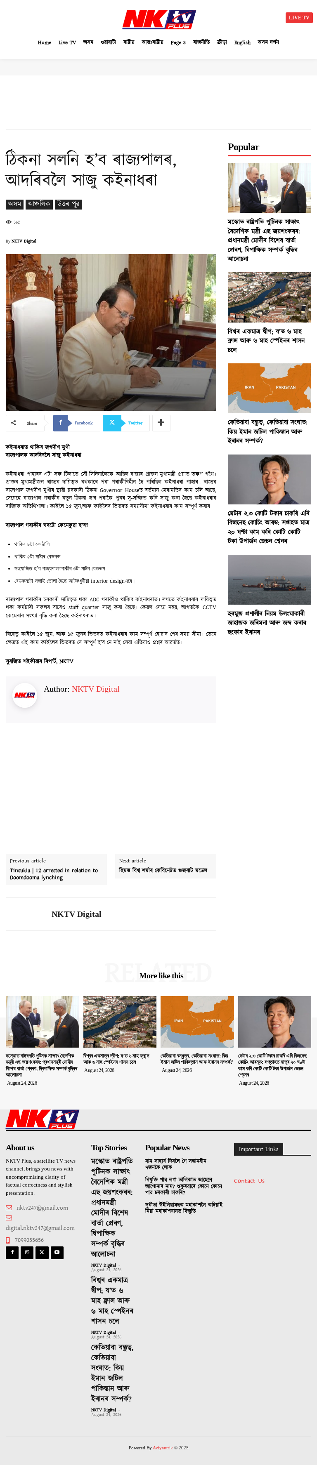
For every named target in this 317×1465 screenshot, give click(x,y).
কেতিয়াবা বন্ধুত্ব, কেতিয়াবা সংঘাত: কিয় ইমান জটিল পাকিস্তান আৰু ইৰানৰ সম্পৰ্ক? (268, 432)
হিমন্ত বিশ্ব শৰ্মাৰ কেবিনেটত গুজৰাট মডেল (163, 870)
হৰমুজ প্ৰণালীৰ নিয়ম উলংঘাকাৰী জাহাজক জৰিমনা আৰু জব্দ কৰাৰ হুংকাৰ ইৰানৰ (267, 623)
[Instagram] (27, 1252)
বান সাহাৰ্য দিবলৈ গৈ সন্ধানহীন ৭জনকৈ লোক (175, 1165)
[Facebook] (12, 1252)
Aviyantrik (163, 1447)
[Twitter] (41, 1252)
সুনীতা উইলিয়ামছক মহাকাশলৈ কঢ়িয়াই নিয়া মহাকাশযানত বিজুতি (183, 1208)
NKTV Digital (24, 241)
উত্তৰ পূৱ (68, 204)
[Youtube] (57, 1252)
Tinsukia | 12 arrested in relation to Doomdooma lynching (54, 874)
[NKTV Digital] (25, 914)
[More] (161, 423)
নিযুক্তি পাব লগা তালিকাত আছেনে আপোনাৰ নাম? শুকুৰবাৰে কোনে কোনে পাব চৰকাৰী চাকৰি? (183, 1186)
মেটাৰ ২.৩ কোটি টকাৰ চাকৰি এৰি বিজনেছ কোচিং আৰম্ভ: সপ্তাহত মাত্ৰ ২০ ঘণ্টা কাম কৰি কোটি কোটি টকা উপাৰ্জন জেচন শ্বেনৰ (269, 527)
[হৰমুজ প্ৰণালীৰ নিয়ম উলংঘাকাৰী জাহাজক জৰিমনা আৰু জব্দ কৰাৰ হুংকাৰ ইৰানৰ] (269, 580)
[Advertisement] (78, 16)
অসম (14, 204)
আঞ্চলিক (39, 204)
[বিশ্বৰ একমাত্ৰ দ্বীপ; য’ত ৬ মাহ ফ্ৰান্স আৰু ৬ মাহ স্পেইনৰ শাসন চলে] (269, 297)
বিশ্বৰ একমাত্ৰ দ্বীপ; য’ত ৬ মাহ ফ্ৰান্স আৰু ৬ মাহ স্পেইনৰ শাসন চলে (266, 341)
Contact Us (249, 1181)
